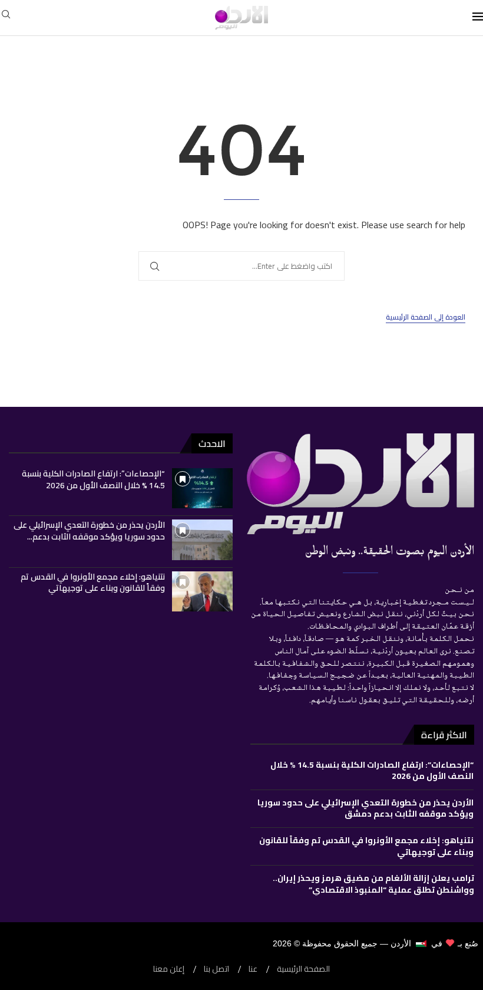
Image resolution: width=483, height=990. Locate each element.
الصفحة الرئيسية (303, 969)
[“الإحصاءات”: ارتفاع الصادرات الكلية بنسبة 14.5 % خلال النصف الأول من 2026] (202, 488)
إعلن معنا (168, 969)
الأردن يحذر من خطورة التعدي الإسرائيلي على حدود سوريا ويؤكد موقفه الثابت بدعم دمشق (365, 808)
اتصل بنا (216, 969)
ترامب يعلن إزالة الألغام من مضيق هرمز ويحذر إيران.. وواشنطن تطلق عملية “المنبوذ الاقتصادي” (373, 883)
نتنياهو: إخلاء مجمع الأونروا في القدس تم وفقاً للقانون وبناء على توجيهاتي (93, 582)
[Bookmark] (182, 478)
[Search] (6, 17)
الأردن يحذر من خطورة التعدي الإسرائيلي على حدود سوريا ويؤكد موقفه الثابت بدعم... (89, 530)
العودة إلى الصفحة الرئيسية (425, 317)
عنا (253, 969)
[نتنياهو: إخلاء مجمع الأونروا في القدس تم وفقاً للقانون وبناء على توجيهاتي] (202, 591)
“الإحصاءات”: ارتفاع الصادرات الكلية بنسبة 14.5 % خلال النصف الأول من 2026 (93, 479)
